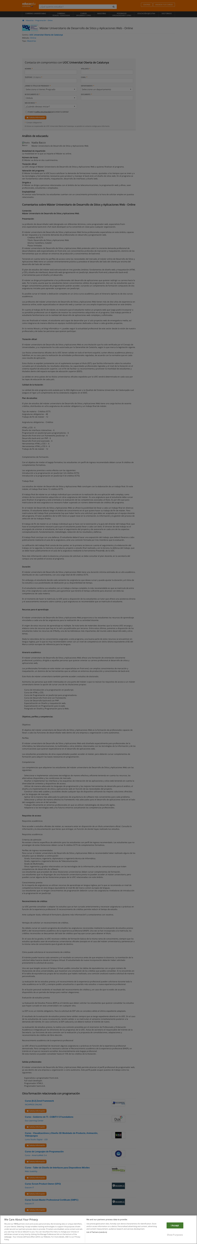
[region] (98, 1229)
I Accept (175, 1225)
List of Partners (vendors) (96, 1232)
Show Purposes (175, 1234)
